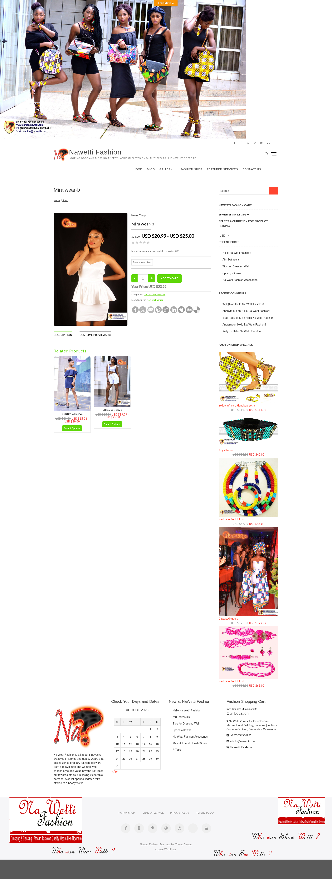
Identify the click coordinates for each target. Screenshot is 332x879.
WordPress (170, 849)
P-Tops (177, 749)
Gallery (166, 169)
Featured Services (222, 169)
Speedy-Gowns (231, 273)
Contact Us (252, 169)
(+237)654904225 (240, 735)
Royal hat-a (226, 450)
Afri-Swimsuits (231, 259)
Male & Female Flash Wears (190, 743)
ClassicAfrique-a (228, 618)
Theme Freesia (183, 844)
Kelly (225, 331)
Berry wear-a (72, 414)
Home (138, 169)
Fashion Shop (191, 169)
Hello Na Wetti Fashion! (236, 253)
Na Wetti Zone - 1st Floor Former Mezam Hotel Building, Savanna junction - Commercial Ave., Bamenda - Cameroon (252, 725)
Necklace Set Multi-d (231, 681)
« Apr (114, 771)
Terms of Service (152, 812)
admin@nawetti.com (242, 741)
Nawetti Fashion (95, 152)
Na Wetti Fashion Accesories (239, 280)
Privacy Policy (179, 812)
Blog (151, 169)
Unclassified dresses (154, 294)
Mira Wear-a (112, 410)
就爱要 (226, 304)
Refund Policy (205, 812)
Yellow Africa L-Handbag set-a (237, 405)
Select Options (72, 428)
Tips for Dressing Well (235, 266)
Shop (65, 200)
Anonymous (229, 311)
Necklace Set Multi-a (231, 519)
